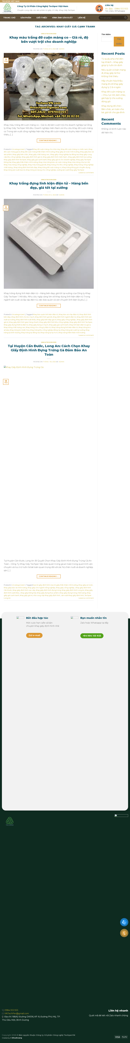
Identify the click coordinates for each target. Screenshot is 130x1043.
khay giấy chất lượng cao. (39, 154)
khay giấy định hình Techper (15, 160)
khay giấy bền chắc (20, 154)
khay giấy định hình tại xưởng (80, 157)
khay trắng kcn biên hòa (19, 330)
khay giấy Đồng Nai (28, 593)
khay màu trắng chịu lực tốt (79, 162)
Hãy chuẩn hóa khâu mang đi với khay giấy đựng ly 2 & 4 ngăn (112, 84)
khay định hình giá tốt (43, 317)
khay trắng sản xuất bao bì (14, 170)
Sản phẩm (25, 18)
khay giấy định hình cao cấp (24, 590)
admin (61, 49)
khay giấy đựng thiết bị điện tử (16, 325)
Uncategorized (48, 34)
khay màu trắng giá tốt (37, 165)
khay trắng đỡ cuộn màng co (49, 167)
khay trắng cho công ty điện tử (38, 327)
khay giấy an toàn (85, 585)
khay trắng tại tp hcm (49, 333)
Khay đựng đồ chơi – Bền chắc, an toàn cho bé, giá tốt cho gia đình (113, 109)
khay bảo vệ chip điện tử (69, 314)
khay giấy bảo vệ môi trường (15, 588)
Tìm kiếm (106, 34)
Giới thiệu (41, 18)
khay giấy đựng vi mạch (38, 325)
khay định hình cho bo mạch (22, 317)
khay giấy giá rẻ (26, 595)
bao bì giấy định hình (41, 585)
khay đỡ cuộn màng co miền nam (74, 149)
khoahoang (17, 1038)
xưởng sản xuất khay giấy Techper (70, 170)
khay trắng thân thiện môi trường (72, 333)
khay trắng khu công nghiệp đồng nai (45, 330)
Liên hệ (81, 18)
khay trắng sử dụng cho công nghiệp (41, 170)
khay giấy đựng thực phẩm (48, 593)
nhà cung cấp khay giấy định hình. (47, 595)
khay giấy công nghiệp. (66, 320)
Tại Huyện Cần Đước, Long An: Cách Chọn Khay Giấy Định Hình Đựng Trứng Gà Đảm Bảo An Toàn (49, 350)
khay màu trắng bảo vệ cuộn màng (53, 162)
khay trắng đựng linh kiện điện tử (65, 327)
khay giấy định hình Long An (73, 590)
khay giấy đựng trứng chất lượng (73, 593)
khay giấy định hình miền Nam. (55, 157)
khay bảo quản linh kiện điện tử (45, 314)
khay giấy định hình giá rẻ (32, 157)
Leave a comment (86, 173)
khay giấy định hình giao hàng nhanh (24, 322)
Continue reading (49, 140)
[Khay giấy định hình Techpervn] (7, 8)
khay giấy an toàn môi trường (67, 152)
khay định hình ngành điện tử (64, 317)
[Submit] (125, 18)
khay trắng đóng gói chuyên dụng (76, 167)
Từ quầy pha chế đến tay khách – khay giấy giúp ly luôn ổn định (112, 62)
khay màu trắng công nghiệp (15, 165)
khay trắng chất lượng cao (14, 327)
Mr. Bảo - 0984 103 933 (116, 8)
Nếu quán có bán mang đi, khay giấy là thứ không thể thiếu (113, 73)
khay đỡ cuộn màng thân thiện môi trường (38, 152)
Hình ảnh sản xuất (62, 18)
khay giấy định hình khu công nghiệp (54, 322)
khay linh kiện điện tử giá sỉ (80, 325)
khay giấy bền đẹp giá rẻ (46, 320)
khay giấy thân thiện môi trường (25, 162)
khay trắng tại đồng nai (30, 333)
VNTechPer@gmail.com (16, 1013)
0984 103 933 (11, 1010)
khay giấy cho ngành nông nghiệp (41, 588)
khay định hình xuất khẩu (26, 320)
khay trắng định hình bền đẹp (25, 167)
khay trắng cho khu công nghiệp (60, 165)
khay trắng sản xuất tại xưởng (73, 330)
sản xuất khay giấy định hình (72, 595)
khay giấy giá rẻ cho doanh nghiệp (61, 160)
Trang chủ (9, 18)
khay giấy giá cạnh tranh (37, 160)
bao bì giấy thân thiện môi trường (64, 585)
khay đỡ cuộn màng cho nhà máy (46, 149)
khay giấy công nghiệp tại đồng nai (64, 154)
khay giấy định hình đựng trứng (48, 590)
